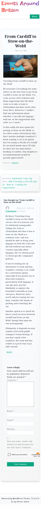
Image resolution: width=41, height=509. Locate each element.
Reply (9, 352)
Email (10, 420)
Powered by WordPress (12, 498)
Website (11, 429)
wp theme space (21, 502)
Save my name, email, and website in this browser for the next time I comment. (20, 444)
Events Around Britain (20, 6)
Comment (12, 380)
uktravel (15, 163)
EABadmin (11, 211)
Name (10, 411)
